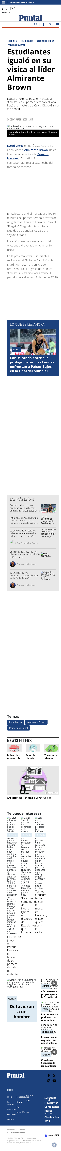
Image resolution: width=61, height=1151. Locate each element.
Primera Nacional (18, 728)
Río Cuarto (10, 1103)
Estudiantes (15, 146)
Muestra (45, 986)
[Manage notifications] (54, 1145)
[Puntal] (16, 1077)
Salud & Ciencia (30, 757)
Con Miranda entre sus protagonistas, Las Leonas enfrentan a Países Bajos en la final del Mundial (32, 364)
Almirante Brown (36, 150)
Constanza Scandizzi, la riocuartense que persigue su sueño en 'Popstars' (49, 1067)
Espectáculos (22, 1097)
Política (10, 1119)
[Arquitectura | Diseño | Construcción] (33, 780)
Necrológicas (22, 1112)
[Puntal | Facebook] (43, 24)
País (18, 1107)
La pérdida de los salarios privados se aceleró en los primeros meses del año (23, 533)
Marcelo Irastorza (28, 564)
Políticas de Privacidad (17, 1133)
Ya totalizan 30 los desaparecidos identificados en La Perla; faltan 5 (24, 575)
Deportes (11, 1109)
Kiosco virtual (48, 1112)
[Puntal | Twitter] (50, 24)
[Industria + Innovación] (14, 748)
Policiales (12, 999)
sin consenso (47, 1032)
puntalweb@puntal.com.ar (21, 1143)
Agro (28, 1100)
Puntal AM (46, 1055)
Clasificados (51, 1117)
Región (19, 1102)
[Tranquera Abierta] (51, 748)
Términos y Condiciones (16, 1130)
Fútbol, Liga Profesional (17, 834)
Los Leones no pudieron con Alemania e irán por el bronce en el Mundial (49, 1021)
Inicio (9, 1097)
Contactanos (52, 1106)
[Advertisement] (36, 189)
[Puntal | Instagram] (49, 1081)
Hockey (45, 1009)
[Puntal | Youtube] (57, 24)
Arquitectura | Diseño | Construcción (29, 797)
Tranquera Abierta (50, 757)
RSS (47, 1121)
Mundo (29, 1095)
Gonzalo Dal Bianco (29, 543)
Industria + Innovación (14, 757)
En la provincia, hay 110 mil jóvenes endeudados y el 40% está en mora (25, 554)
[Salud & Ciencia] (33, 748)
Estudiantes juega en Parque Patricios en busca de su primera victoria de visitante (24, 520)
